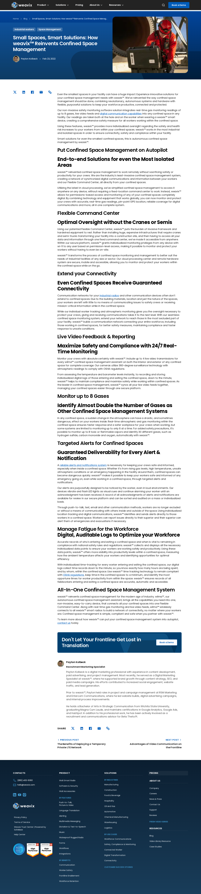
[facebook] (32, 92)
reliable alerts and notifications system (83, 465)
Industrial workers (24, 29)
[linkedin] (24, 92)
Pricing (79, 5)
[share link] (50, 92)
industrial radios (109, 295)
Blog (25, 18)
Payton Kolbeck (29, 58)
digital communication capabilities (121, 113)
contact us (64, 623)
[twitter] (15, 92)
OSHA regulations (73, 575)
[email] (41, 92)
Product (41, 5)
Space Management (50, 29)
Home (16, 18)
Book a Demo (179, 5)
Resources (115, 5)
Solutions (61, 5)
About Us (95, 5)
